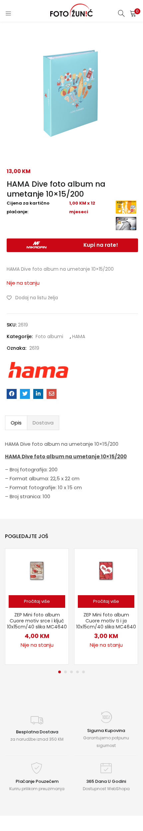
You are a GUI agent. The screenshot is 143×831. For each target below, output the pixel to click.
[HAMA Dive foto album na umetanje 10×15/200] (12, 394)
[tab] (16, 423)
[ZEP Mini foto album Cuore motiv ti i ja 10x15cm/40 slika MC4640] (106, 570)
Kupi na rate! (100, 244)
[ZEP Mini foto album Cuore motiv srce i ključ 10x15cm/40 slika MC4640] (37, 570)
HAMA (78, 336)
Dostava (43, 422)
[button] (133, 13)
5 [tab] (83, 672)
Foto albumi (49, 336)
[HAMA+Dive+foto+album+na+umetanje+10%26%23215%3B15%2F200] (25, 394)
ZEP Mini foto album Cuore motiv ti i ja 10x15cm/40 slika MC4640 (106, 621)
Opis (16, 422)
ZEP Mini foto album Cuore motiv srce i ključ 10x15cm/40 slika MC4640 (37, 621)
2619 (34, 348)
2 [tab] (65, 672)
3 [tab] (71, 672)
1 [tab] (59, 672)
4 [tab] (77, 672)
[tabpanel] (37, 606)
